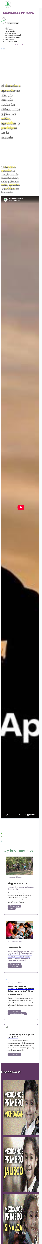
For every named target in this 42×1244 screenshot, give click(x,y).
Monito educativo (10, 31)
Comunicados (14, 966)
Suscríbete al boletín (17, 1014)
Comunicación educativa (12, 37)
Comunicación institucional (13, 35)
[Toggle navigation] (3, 17)
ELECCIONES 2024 (11, 41)
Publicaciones (9, 29)
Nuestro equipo (9, 39)
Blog (11, 908)
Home (7, 27)
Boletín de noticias (10, 33)
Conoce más (14, 906)
